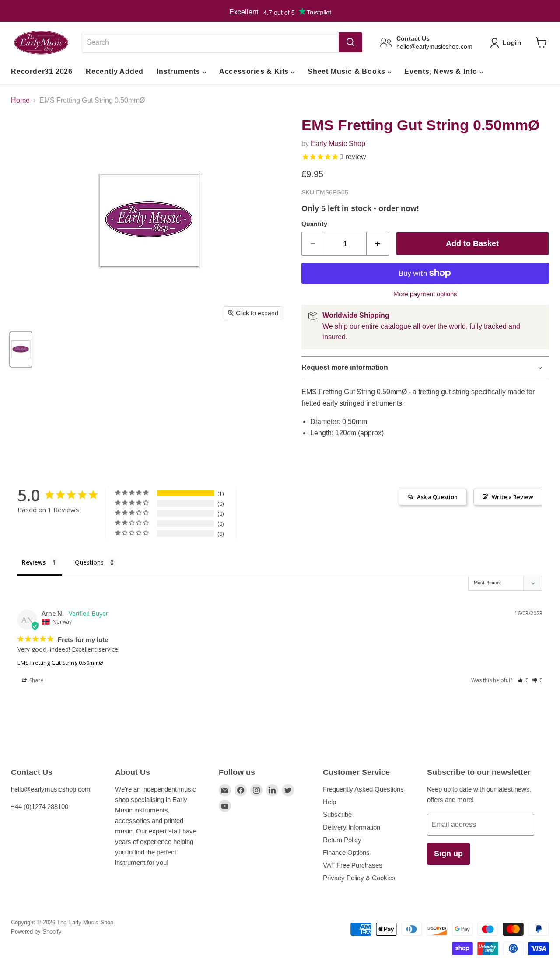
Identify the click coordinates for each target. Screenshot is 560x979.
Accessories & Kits (255, 71)
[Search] (350, 42)
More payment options (425, 294)
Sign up (448, 853)
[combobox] (210, 42)
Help (329, 801)
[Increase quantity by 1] (378, 244)
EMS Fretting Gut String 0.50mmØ (60, 663)
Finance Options (346, 852)
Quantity (314, 223)
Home (20, 100)
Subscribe (337, 814)
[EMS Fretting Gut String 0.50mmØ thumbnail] (21, 349)
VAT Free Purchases (352, 865)
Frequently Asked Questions (363, 789)
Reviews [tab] (34, 562)
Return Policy (342, 840)
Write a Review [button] (512, 497)
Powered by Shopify (36, 931)
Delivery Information (351, 827)
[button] (523, 680)
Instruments (180, 71)
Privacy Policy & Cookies (359, 878)
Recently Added (115, 71)
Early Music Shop (338, 143)
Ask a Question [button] (437, 497)
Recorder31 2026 (42, 71)
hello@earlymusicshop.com (51, 789)
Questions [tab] (89, 562)
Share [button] (35, 680)
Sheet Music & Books (348, 71)
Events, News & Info (442, 71)
